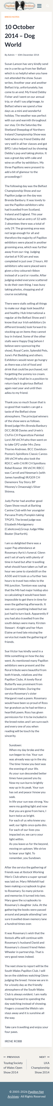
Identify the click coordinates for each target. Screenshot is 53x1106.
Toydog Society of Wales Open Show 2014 (13, 1064)
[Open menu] (39, 5)
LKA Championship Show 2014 (40, 1064)
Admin (11, 54)
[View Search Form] (47, 6)
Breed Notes (12, 17)
